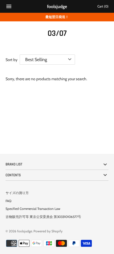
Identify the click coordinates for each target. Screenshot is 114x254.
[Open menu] (9, 7)
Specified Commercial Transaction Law (33, 209)
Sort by (11, 59)
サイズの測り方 (17, 193)
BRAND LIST (14, 164)
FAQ (8, 201)
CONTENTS (13, 175)
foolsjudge (24, 231)
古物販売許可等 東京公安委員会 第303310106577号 (43, 217)
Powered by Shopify (48, 231)
